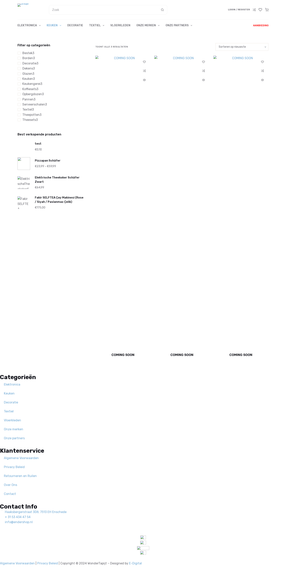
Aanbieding (260, 25)
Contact (10, 494)
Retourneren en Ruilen (20, 476)
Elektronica (27, 25)
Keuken (52, 25)
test (38, 143)
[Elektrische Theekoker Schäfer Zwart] (24, 182)
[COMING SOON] (122, 202)
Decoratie (75, 25)
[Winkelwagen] (266, 9)
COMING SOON (122, 355)
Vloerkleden (120, 25)
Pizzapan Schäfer (48, 160)
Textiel (95, 25)
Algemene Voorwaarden (21, 458)
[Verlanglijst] (260, 9)
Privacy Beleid (14, 467)
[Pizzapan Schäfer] (24, 163)
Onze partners (177, 25)
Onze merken (146, 25)
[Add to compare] (144, 71)
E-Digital (135, 563)
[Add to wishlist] (144, 62)
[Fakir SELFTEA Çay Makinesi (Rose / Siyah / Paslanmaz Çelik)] (24, 202)
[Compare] (254, 9)
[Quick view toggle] (144, 80)
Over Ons (10, 485)
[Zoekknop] (162, 10)
